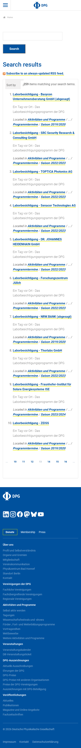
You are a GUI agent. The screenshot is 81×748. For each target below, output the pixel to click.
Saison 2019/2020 (53, 124)
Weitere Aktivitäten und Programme (23, 638)
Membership (28, 532)
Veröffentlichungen (14, 695)
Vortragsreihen (11, 628)
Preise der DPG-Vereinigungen (20, 684)
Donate (10, 532)
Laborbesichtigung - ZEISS (31, 423)
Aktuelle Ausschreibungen (18, 666)
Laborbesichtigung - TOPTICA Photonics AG (42, 171)
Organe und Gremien (15, 555)
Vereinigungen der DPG (17, 584)
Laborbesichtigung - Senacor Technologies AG (44, 205)
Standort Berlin (11, 573)
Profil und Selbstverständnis (19, 550)
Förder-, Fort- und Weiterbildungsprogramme (29, 624)
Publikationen (11, 705)
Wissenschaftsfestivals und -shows (23, 619)
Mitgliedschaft (11, 559)
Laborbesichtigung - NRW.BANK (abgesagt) (42, 316)
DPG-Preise (9, 675)
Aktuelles (8, 700)
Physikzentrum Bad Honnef (19, 568)
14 (48, 461)
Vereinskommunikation (16, 564)
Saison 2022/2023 (53, 163)
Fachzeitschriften (13, 714)
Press (42, 532)
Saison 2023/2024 (53, 414)
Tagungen (9, 615)
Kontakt (7, 577)
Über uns (8, 544)
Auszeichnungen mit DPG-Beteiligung (24, 689)
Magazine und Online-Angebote (21, 709)
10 (15, 461)
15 (57, 461)
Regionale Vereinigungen (17, 598)
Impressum (9, 741)
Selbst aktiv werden (14, 610)
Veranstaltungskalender (17, 649)
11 (23, 461)
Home (10, 17)
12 (32, 461)
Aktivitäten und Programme (46, 119)
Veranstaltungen (13, 644)
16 (65, 461)
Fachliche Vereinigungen (17, 589)
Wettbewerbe (10, 633)
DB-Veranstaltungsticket (17, 654)
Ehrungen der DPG (13, 670)
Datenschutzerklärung (45, 741)
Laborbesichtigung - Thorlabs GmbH (37, 350)
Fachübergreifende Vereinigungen (22, 594)
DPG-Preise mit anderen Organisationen (26, 679)
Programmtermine (25, 124)
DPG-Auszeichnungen (16, 660)
